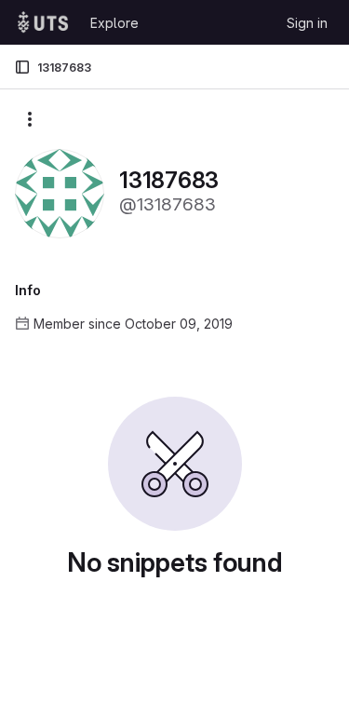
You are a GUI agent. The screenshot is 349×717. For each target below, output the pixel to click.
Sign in (307, 23)
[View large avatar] (59, 192)
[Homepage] (42, 22)
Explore (114, 23)
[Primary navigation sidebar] (22, 67)
